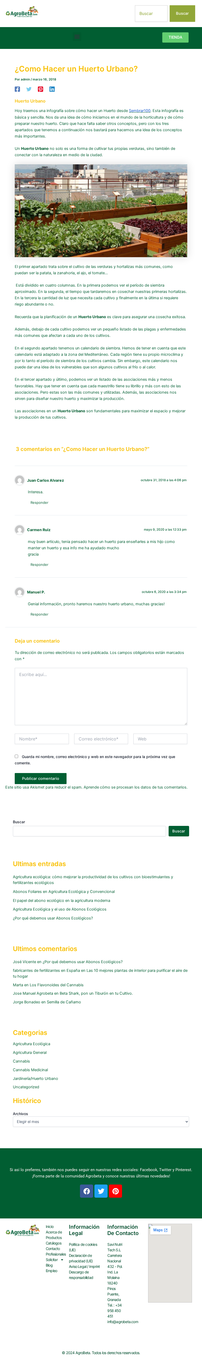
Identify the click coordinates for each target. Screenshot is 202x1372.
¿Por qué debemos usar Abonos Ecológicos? (53, 918)
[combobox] (151, 13)
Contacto (53, 1248)
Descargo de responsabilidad (81, 1275)
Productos (54, 1237)
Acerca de (54, 1232)
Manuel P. (36, 592)
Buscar (19, 822)
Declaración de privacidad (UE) (81, 1258)
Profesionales (55, 1254)
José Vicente (24, 961)
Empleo (51, 1270)
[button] (77, 36)
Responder (39, 502)
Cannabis (21, 1061)
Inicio (49, 1226)
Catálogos (53, 1243)
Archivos (20, 1113)
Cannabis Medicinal (30, 1070)
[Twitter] (29, 89)
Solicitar (52, 1259)
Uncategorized (26, 1087)
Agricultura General (30, 1052)
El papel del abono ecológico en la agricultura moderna (61, 900)
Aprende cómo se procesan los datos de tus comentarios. (136, 787)
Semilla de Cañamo (64, 1002)
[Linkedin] (52, 89)
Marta (18, 985)
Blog (49, 1265)
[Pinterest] (40, 89)
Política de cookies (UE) (83, 1247)
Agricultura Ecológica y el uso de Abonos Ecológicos (60, 909)
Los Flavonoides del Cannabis (57, 985)
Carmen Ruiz (38, 529)
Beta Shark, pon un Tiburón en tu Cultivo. (96, 993)
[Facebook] (17, 89)
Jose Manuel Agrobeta (33, 993)
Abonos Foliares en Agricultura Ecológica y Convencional (64, 891)
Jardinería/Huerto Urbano (35, 1078)
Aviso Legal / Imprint (84, 1266)
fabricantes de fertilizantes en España (46, 970)
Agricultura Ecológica (31, 1043)
